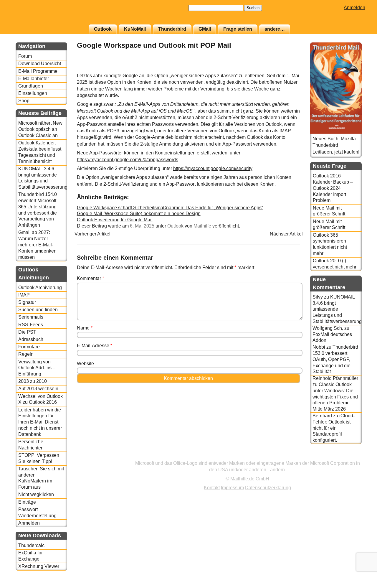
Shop (23, 100)
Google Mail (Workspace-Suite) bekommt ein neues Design (139, 213)
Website (85, 363)
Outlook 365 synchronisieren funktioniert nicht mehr (330, 244)
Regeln (26, 354)
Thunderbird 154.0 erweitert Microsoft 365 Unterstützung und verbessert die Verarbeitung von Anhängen (37, 210)
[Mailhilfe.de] (48, 15)
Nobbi (318, 347)
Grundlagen (30, 85)
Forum (25, 56)
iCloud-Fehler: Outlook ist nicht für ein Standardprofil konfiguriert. (333, 428)
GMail (205, 29)
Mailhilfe (202, 225)
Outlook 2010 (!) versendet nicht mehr (334, 263)
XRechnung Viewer (38, 566)
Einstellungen (32, 93)
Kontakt (212, 487)
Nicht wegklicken (36, 494)
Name (84, 327)
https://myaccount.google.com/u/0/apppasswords (127, 159)
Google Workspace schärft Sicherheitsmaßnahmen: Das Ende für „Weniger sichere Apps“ (170, 207)
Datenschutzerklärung (268, 487)
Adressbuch (30, 339)
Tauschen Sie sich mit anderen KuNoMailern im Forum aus (41, 478)
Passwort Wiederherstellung (37, 512)
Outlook (103, 29)
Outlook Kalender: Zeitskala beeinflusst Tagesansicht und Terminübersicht (39, 152)
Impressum (232, 487)
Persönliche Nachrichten (31, 444)
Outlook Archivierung (40, 287)
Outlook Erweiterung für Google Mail (115, 219)
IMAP (24, 294)
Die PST (27, 332)
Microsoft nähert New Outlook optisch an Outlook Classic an (40, 129)
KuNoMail (135, 29)
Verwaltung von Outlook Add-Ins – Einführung (36, 368)
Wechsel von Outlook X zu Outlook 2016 (40, 399)
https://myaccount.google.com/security (212, 168)
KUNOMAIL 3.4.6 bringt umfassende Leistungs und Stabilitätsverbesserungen (42, 178)
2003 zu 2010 (32, 381)
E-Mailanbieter (33, 78)
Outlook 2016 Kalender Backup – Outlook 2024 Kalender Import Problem (333, 188)
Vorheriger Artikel (92, 233)
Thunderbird (172, 29)
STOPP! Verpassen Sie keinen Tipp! (38, 458)
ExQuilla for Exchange (30, 555)
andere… (274, 29)
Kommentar (90, 278)
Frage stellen (237, 29)
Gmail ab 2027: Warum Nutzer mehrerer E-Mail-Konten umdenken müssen (37, 244)
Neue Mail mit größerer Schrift (329, 211)
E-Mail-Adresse (94, 345)
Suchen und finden (38, 309)
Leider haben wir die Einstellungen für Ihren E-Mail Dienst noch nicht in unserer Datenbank (40, 422)
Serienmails (30, 316)
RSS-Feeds (30, 324)
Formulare (29, 346)
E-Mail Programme (37, 71)
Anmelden (354, 7)
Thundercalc (31, 545)
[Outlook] (285, 69)
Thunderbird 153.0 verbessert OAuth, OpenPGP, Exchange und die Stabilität (335, 359)
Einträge (27, 502)
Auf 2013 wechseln (38, 388)
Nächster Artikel (286, 233)
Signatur (27, 302)
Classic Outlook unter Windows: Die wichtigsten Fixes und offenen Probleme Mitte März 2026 (335, 396)
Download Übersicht (39, 63)
